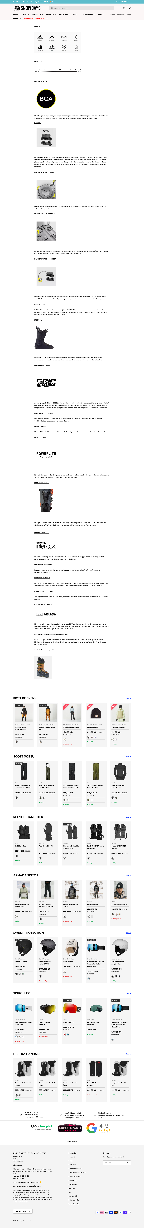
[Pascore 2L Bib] (96, 890)
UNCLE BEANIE (92, 727)
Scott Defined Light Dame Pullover (118, 786)
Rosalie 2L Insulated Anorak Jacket (22, 905)
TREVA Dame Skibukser (71, 727)
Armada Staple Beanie (119, 904)
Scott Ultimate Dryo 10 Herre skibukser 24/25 (23, 786)
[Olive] (19, 1095)
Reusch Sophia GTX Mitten (46, 847)
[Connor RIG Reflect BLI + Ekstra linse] (24, 1008)
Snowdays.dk (20, 1221)
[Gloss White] (19, 974)
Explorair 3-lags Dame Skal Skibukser (46, 786)
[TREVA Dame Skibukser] (72, 713)
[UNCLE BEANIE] (96, 713)
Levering (71, 1188)
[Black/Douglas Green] (116, 798)
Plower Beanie (68, 961)
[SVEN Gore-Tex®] (24, 832)
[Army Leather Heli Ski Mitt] (120, 1068)
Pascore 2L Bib (92, 904)
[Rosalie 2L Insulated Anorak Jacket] (24, 890)
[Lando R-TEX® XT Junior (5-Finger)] (96, 832)
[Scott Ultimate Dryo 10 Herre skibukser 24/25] (24, 771)
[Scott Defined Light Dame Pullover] (120, 771)
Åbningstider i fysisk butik (77, 1172)
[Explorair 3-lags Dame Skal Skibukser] (48, 771)
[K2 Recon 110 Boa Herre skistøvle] (43, 655)
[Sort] (44, 798)
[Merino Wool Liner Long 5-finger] (96, 1068)
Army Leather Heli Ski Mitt (118, 1084)
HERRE (15, 14)
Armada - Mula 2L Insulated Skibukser (46, 905)
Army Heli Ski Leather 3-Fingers (23, 1084)
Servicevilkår (72, 1196)
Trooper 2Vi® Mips (21, 961)
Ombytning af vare (74, 1176)
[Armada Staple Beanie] (120, 890)
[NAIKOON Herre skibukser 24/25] (24, 713)
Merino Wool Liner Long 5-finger (95, 1084)
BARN (100, 14)
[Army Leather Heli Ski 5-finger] (48, 1068)
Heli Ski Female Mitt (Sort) (70, 1084)
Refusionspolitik (74, 1200)
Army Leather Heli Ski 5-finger (47, 1084)
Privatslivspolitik (74, 1204)
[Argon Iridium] (68, 1034)
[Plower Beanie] (72, 947)
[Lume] (119, 914)
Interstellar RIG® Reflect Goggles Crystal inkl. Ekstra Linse (95, 964)
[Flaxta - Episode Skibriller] (48, 1008)
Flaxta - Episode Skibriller (44, 1023)
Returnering (72, 1180)
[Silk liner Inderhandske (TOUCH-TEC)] (72, 832)
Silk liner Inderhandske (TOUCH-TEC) (71, 847)
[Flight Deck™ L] (72, 1008)
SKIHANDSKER (88, 14)
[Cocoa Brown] (92, 737)
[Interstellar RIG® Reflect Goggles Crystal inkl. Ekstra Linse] (96, 947)
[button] (129, 8)
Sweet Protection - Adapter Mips (118, 963)
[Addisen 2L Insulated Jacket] (72, 890)
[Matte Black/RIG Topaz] (19, 1037)
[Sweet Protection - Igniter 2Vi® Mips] (48, 947)
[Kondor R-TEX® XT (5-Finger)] (120, 832)
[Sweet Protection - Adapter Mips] (120, 947)
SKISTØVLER (63, 14)
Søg (69, 1192)
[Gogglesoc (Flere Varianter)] (96, 1008)
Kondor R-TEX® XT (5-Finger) (118, 847)
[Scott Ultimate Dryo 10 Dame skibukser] (96, 771)
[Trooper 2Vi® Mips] (24, 947)
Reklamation (72, 1184)
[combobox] (81, 8)
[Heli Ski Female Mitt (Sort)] (72, 1068)
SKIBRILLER (50, 14)
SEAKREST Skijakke (118, 727)
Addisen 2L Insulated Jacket (70, 905)
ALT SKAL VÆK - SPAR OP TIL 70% (36, 18)
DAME (25, 14)
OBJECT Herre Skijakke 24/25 (47, 728)
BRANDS (16, 18)
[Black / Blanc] (92, 916)
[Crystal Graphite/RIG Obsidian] (23, 1037)
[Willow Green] (23, 974)
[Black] (68, 800)
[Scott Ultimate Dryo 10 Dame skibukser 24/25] (72, 771)
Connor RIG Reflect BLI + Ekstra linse (23, 1023)
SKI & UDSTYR (36, 14)
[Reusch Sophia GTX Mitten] (48, 832)
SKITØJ (75, 14)
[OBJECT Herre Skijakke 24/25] (48, 713)
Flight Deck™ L (68, 1022)
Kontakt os (121, 14)
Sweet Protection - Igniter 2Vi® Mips (45, 963)
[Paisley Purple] (95, 737)
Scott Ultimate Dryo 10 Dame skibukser (95, 786)
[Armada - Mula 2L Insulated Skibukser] (48, 890)
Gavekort (71, 1157)
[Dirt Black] (116, 976)
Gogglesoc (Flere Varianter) (93, 1023)
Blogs (129, 14)
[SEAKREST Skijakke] (120, 713)
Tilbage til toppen (72, 1141)
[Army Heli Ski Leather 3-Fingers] (24, 1068)
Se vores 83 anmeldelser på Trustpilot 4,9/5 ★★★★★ (31, 2)
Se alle (128, 698)
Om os (112, 14)
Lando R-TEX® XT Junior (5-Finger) (95, 847)
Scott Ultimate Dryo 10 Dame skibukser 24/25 (71, 786)
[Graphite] (119, 976)
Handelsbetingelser (75, 1169)
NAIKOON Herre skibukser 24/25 (21, 728)
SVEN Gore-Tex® (20, 846)
